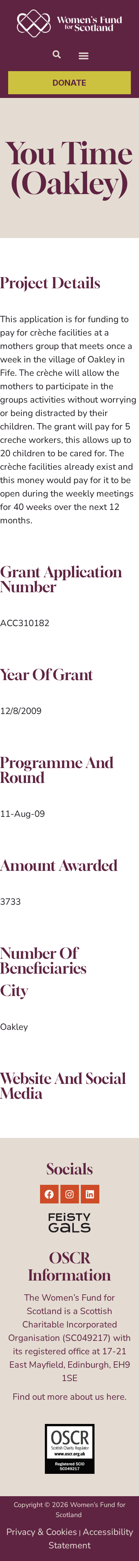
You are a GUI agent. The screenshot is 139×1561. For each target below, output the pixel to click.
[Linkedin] (90, 1194)
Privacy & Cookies (41, 1532)
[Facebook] (49, 1194)
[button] (84, 56)
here (115, 1397)
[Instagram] (69, 1194)
